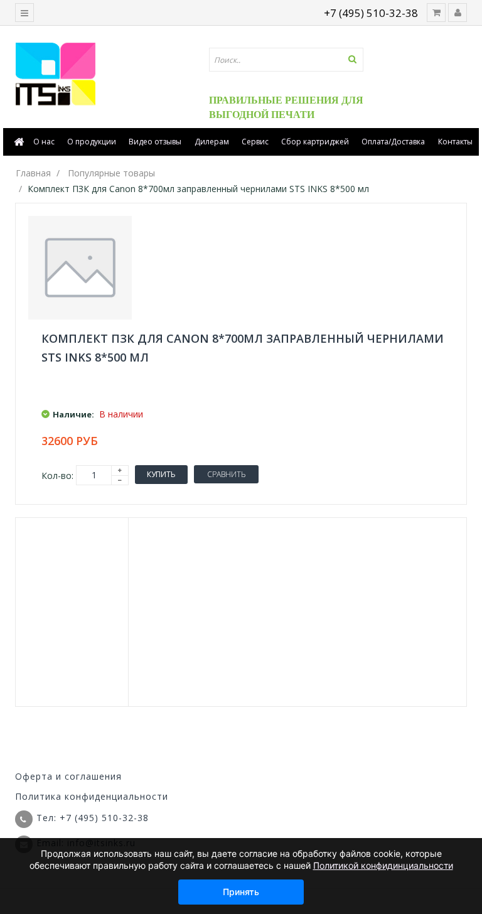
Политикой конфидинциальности (383, 865)
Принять (241, 891)
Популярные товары (111, 173)
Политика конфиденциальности (91, 796)
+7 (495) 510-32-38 (371, 13)
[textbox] (286, 59)
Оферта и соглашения (68, 776)
